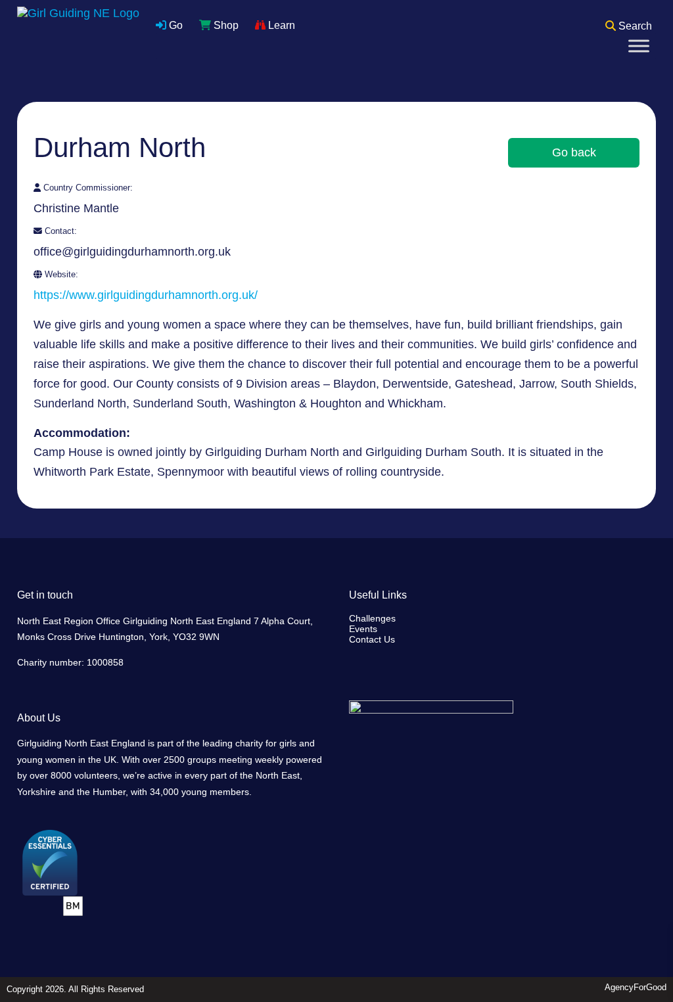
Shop (225, 25)
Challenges (372, 618)
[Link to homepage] (78, 36)
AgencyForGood (635, 987)
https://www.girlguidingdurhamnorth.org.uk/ (146, 295)
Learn (280, 25)
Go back (574, 152)
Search (634, 26)
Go (174, 25)
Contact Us (372, 639)
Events (363, 629)
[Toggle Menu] (638, 45)
